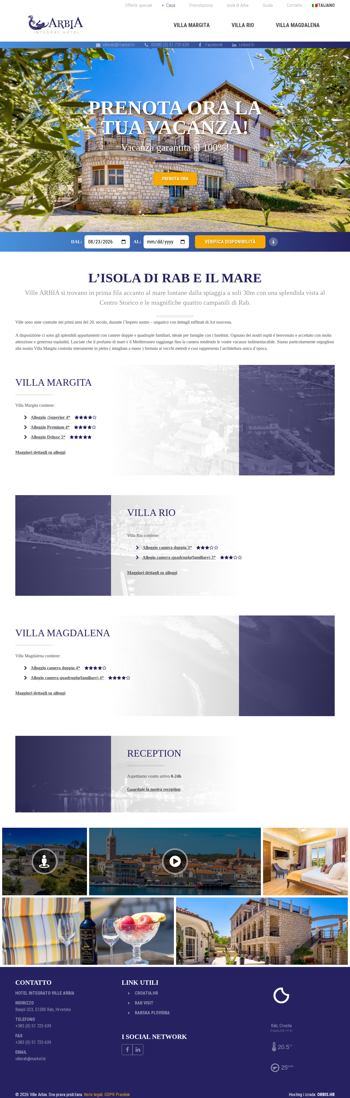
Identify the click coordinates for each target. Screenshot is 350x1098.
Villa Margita (192, 25)
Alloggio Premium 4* (63, 427)
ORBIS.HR (326, 1094)
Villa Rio (243, 25)
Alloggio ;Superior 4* (64, 417)
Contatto (294, 5)
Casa (170, 5)
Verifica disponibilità (230, 242)
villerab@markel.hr (119, 45)
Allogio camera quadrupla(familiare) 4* (80, 677)
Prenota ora (175, 185)
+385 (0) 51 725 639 (33, 1026)
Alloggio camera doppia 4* (68, 668)
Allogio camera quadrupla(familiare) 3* (192, 557)
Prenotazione (201, 5)
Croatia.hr (146, 993)
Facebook (214, 45)
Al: (137, 241)
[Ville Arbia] (55, 25)
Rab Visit (144, 1003)
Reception (154, 753)
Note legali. (93, 1094)
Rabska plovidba (152, 1012)
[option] (175, 140)
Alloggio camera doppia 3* (180, 547)
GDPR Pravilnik (117, 1094)
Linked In (246, 45)
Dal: (76, 241)
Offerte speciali (138, 5)
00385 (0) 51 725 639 (170, 45)
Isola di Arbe (238, 5)
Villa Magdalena (298, 25)
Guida (268, 5)
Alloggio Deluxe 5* (61, 437)
